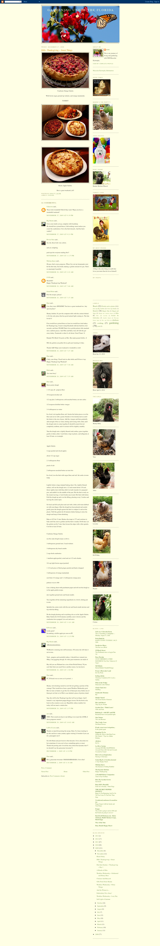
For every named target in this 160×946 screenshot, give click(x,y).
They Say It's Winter (101, 704)
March (99, 924)
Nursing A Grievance (101, 757)
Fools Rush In (99, 638)
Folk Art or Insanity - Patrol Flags (104, 786)
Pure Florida (99, 657)
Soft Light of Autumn (103, 899)
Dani (48, 303)
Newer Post (44, 771)
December (100, 851)
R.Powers (49, 628)
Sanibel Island (107, 318)
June (98, 915)
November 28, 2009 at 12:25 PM (60, 636)
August (99, 909)
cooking (51, 195)
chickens (115, 320)
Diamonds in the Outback (102, 684)
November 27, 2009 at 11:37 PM (60, 256)
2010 (97, 845)
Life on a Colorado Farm (103, 631)
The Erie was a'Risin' (101, 647)
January (99, 930)
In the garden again (100, 729)
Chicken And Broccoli (104, 878)
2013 (97, 836)
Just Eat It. (98, 781)
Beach (95, 306)
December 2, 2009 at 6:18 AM (60, 763)
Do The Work (99, 673)
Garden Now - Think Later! (104, 707)
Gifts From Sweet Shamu (104, 882)
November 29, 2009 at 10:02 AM (60, 722)
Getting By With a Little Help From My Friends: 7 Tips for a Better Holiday (105, 736)
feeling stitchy (99, 676)
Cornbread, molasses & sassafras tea (106, 801)
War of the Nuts (100, 822)
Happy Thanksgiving (101, 771)
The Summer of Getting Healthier (104, 767)
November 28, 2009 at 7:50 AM (60, 365)
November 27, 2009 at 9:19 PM (60, 215)
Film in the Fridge (101, 682)
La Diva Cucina (100, 746)
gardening (114, 322)
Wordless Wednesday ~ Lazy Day (107, 896)
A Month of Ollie (102, 870)
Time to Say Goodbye (101, 776)
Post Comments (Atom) (57, 776)
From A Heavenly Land (103, 671)
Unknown (50, 206)
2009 (97, 848)
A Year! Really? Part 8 (101, 762)
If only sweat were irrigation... (105, 727)
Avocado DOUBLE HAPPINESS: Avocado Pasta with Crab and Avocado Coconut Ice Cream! (106, 750)
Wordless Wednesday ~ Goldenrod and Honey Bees (107, 874)
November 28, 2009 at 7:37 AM (60, 298)
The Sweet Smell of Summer (103, 699)
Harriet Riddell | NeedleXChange (104, 668)
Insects (95, 311)
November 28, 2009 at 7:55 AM (60, 376)
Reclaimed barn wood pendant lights (105, 714)
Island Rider (50, 291)
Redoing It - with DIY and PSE (105, 712)
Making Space (51, 261)
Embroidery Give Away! (104, 893)
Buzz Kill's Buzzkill (101, 784)
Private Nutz (50, 239)
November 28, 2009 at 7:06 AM (60, 286)
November (100, 854)
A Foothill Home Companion (104, 774)
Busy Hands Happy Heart (103, 825)
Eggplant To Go (100, 732)
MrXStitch (98, 666)
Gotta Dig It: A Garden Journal (105, 760)
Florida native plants (108, 306)
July (98, 912)
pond (98, 326)
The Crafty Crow (100, 722)
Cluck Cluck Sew (100, 687)
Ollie (117, 313)
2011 (97, 842)
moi (48, 714)
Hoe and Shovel (100, 702)
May (98, 918)
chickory (98, 741)
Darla (48, 370)
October (100, 903)
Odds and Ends (99, 709)
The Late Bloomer (100, 719)
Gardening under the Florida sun (81, 12)
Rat (96, 694)
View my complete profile (103, 63)
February (100, 927)
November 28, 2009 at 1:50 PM (60, 670)
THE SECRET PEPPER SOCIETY (103, 790)
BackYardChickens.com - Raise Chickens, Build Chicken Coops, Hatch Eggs (105, 818)
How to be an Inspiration (103, 755)
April (99, 921)
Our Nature (99, 717)
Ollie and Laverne (101, 315)
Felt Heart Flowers (100, 724)
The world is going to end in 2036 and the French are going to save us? (106, 812)
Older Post (86, 771)
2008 (97, 934)
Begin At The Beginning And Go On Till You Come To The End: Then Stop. (105, 795)
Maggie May (105, 311)
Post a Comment (46, 768)
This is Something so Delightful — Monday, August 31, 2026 (105, 634)
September (100, 906)
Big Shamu (50, 221)
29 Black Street (100, 650)
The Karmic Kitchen (102, 769)
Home (65, 771)
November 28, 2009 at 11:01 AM (60, 622)
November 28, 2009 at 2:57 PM (60, 708)
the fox (97, 743)
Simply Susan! (100, 697)
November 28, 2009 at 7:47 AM (60, 351)
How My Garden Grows (103, 779)
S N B (48, 277)
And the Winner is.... (103, 890)
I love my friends (112, 308)
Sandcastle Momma (101, 692)
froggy (97, 809)
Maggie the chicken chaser (106, 313)
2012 (97, 839)
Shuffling (97, 689)
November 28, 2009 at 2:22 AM (60, 272)
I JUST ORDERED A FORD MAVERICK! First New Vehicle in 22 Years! (106, 661)
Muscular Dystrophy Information (103, 70)
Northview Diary (100, 645)
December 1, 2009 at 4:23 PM (59, 751)
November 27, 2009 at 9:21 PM (60, 234)
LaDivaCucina (51, 728)
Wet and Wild (105, 320)
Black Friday (101, 856)
